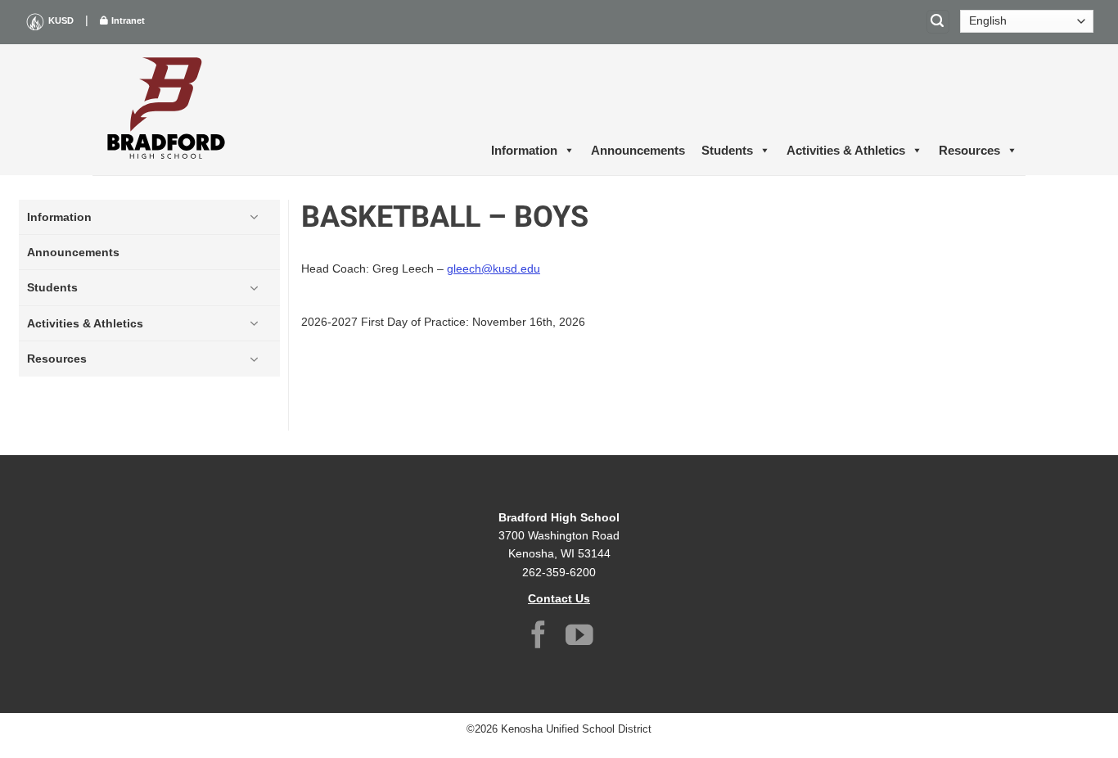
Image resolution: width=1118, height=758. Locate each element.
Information (524, 150)
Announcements (638, 150)
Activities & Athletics (846, 150)
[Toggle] (254, 217)
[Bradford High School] (166, 109)
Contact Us (559, 598)
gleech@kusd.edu (493, 268)
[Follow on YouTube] (579, 637)
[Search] (937, 22)
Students (727, 150)
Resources (969, 150)
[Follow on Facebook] (538, 637)
